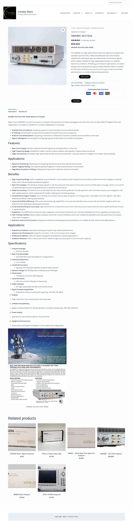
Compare (124, 13)
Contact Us (99, 13)
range (74, 122)
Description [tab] (12, 111)
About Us (88, 13)
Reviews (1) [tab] (23, 111)
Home (73, 28)
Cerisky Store (25, 11)
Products (76, 13)
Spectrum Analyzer (83, 28)
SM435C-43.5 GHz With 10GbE (84, 85)
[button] (81, 13)
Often (14, 308)
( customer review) (88, 40)
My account (111, 13)
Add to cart (85, 77)
